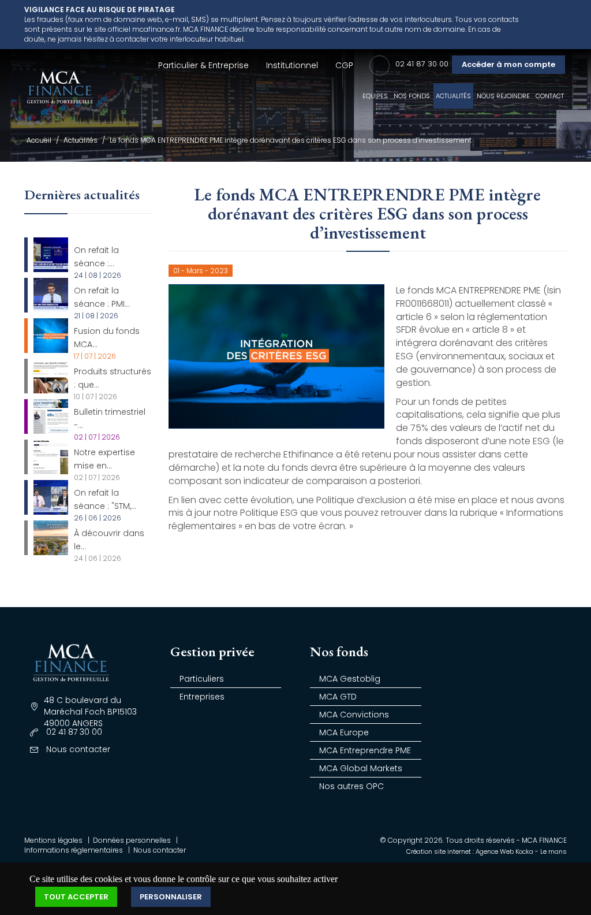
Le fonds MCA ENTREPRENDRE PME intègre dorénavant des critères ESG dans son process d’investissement (291, 140)
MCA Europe (344, 732)
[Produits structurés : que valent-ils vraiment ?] (50, 376)
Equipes (375, 96)
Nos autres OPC (351, 786)
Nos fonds (412, 96)
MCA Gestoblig (349, 679)
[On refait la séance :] (50, 254)
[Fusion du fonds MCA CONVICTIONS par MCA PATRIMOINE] (50, 335)
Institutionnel (292, 65)
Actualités (453, 96)
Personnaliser (171, 896)
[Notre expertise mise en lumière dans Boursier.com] (50, 457)
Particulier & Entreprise (203, 65)
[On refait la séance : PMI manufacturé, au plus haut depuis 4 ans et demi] (50, 295)
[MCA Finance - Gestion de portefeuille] (60, 91)
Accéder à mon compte (508, 64)
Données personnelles (132, 840)
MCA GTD (338, 696)
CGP (344, 65)
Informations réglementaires (73, 850)
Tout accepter (76, 896)
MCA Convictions (354, 714)
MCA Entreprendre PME (365, 750)
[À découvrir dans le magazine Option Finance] (50, 537)
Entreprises (202, 696)
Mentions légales (53, 840)
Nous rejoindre (503, 96)
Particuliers (201, 679)
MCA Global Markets (360, 768)
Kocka (524, 851)
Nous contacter (159, 850)
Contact (550, 96)
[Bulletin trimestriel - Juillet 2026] (50, 416)
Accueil (39, 140)
